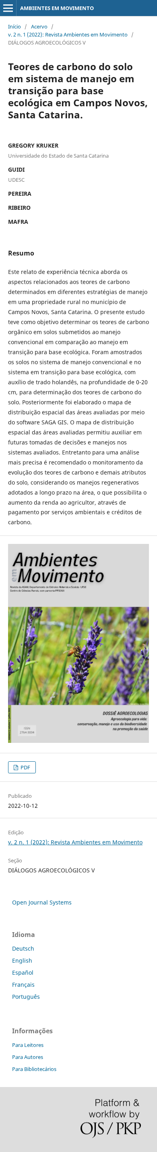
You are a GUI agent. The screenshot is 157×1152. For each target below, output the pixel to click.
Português (26, 996)
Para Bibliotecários (34, 1069)
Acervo (39, 26)
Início (14, 26)
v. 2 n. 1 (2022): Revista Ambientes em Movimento (68, 34)
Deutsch (23, 948)
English (22, 960)
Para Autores (27, 1057)
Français (23, 984)
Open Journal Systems (42, 902)
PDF (24, 767)
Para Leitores (27, 1045)
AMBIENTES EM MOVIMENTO (57, 8)
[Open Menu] (8, 8)
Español (22, 972)
